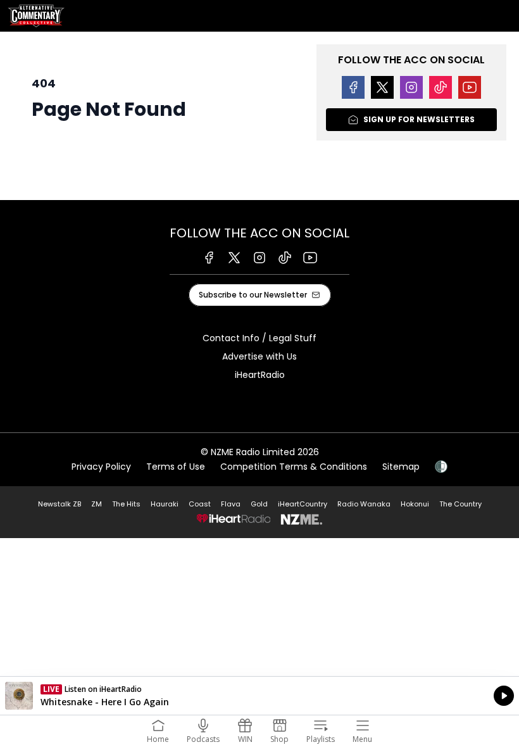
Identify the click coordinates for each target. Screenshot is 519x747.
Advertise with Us (259, 356)
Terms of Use (175, 466)
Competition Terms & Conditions (293, 466)
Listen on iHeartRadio (259, 696)
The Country (460, 504)
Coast (200, 504)
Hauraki (164, 504)
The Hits (126, 504)
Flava (231, 504)
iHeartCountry (302, 504)
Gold (259, 504)
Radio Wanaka (364, 504)
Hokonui (415, 504)
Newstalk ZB (59, 504)
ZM (96, 504)
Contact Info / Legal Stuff (259, 338)
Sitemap (401, 466)
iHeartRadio (260, 374)
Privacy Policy (101, 466)
